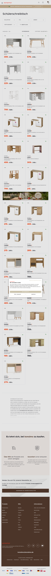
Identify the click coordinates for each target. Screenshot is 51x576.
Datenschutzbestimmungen (35, 280)
